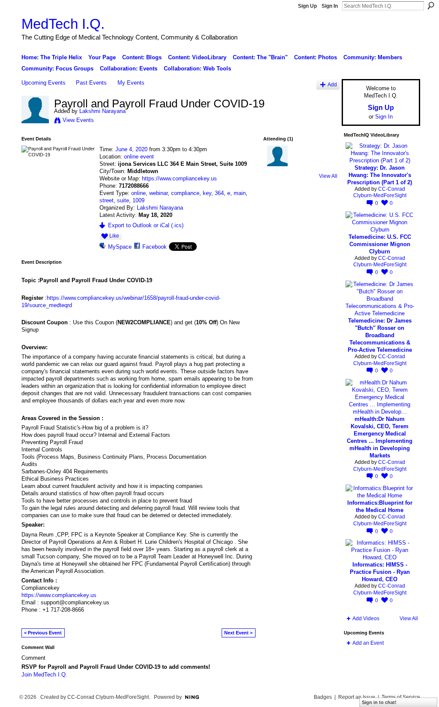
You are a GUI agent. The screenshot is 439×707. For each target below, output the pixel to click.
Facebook (154, 247)
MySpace (120, 247)
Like (114, 236)
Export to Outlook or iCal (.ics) (145, 225)
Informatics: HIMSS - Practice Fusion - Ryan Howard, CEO (380, 571)
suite (123, 200)
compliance (185, 193)
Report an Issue (356, 697)
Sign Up (307, 6)
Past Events (91, 82)
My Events (130, 82)
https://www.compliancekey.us (179, 178)
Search (430, 5)
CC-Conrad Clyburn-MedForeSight (379, 192)
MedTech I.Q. (63, 24)
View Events (78, 120)
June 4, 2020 (131, 149)
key (207, 193)
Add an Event (368, 643)
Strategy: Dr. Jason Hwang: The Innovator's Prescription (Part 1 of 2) (379, 175)
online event (139, 156)
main (240, 193)
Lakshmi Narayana (102, 111)
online (138, 193)
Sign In (330, 6)
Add (332, 84)
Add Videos (365, 619)
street (106, 200)
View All (328, 176)
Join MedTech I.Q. (44, 674)
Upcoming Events (43, 82)
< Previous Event (43, 632)
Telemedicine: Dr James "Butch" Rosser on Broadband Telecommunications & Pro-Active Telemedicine (380, 335)
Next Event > (238, 632)
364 (219, 193)
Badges (323, 697)
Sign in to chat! (379, 702)
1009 (138, 200)
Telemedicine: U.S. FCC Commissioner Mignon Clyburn (380, 244)
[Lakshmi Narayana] (35, 121)
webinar (158, 193)
